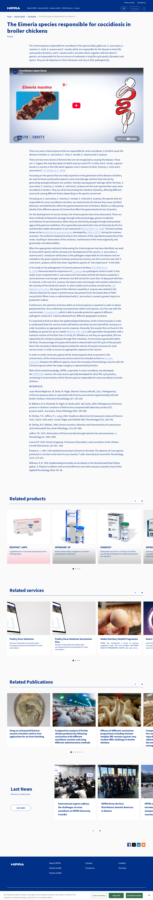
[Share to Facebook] (129, 845)
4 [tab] (79, 568)
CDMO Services (67, 8)
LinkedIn (122, 863)
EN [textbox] (124, 8)
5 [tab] (79, 752)
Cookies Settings (98, 895)
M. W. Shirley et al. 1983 (52, 170)
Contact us (141, 2)
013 (50, 312)
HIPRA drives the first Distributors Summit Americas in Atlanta (117, 807)
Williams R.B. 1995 (76, 331)
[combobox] (124, 8)
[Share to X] (134, 845)
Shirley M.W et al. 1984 (92, 228)
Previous (135, 501)
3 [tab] (77, 568)
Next (142, 501)
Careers (77, 8)
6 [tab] (81, 752)
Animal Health (43, 8)
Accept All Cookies (134, 895)
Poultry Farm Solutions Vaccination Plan (73, 640)
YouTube (122, 868)
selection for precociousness (58, 232)
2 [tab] (75, 568)
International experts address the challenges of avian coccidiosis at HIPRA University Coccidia (74, 809)
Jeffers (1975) (93, 232)
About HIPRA (32, 8)
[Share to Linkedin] (139, 845)
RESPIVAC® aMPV (18, 547)
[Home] (16, 8)
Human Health (55, 8)
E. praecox (77, 271)
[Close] (149, 895)
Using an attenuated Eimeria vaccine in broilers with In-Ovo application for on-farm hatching (27, 733)
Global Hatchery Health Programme (119, 638)
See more (21, 808)
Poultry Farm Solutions (22, 638)
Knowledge (32, 16)
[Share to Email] (143, 845)
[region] (76, 895)
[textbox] (134, 8)
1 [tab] (73, 569)
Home (9, 16)
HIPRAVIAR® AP (63, 547)
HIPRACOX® (38, 374)
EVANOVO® (106, 547)
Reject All (116, 895)
